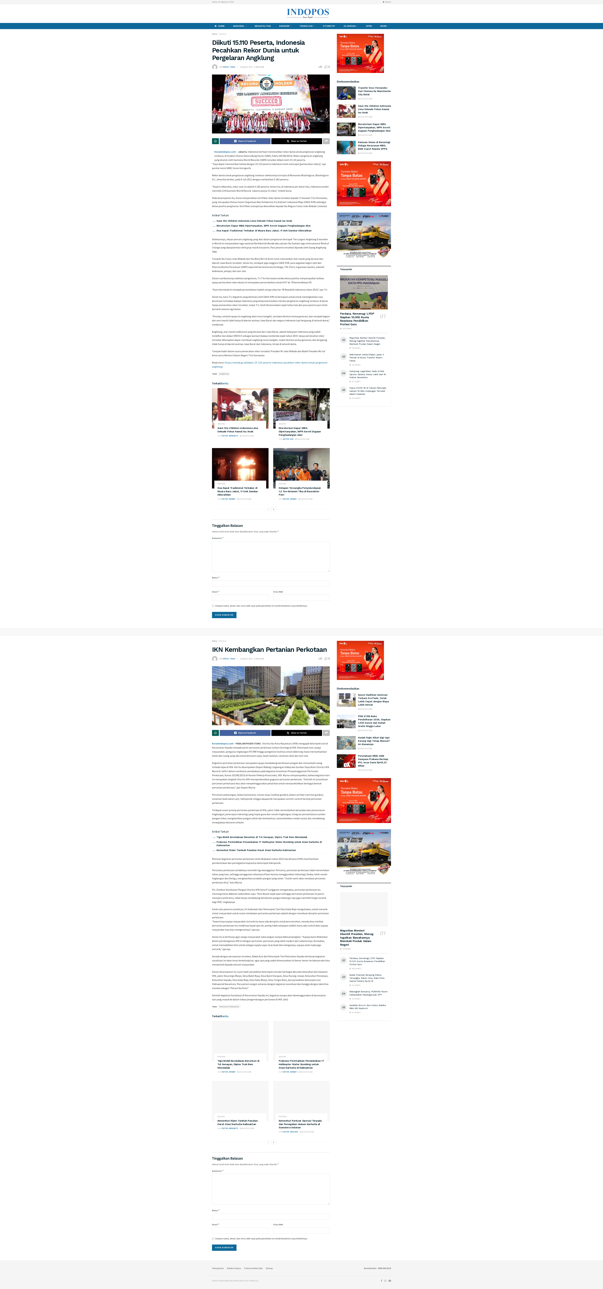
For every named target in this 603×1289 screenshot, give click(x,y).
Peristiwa (221, 484)
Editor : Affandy (228, 499)
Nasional (238, 26)
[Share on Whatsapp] (215, 141)
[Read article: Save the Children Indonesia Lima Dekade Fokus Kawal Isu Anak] (240, 408)
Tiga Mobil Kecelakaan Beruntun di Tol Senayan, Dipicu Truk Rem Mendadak (262, 837)
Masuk (387, 2)
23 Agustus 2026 (307, 1132)
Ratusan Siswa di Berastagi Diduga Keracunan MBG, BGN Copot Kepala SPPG (374, 145)
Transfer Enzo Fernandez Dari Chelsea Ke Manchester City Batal (374, 91)
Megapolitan (263, 26)
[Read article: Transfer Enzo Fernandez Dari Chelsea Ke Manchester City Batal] (346, 93)
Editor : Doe (288, 439)
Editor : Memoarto (230, 436)
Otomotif (329, 26)
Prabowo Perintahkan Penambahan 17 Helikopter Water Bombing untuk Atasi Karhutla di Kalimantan (301, 1064)
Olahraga (350, 26)
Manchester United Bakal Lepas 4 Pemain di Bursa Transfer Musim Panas (366, 357)
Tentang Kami (218, 1268)
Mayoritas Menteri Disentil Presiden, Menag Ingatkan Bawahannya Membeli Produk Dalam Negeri (367, 341)
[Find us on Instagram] (218, 13)
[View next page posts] (273, 509)
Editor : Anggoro (290, 1132)
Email (216, 591)
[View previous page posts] (268, 509)
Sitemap (269, 1268)
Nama (216, 577)
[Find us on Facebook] (213, 13)
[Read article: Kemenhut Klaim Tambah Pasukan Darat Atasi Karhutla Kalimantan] (240, 1101)
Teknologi (306, 26)
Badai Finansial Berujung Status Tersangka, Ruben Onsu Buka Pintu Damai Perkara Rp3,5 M (367, 978)
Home (221, 26)
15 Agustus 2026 (365, 99)
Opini (369, 26)
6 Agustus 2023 (246, 67)
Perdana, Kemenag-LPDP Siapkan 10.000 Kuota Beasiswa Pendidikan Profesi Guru (357, 319)
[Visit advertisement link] (364, 183)
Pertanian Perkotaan (229, 1006)
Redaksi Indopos (234, 1268)
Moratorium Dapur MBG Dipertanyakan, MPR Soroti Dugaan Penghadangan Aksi (263, 225)
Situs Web (278, 591)
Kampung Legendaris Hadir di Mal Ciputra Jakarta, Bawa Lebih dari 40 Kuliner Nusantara (367, 374)
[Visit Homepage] (308, 13)
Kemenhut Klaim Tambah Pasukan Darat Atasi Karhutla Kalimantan (256, 850)
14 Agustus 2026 (247, 436)
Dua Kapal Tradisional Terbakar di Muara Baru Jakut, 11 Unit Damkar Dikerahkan (264, 230)
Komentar (218, 538)
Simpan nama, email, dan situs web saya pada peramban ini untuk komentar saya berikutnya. (261, 605)
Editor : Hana (229, 67)
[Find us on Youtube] (223, 13)
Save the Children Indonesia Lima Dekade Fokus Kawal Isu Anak (254, 220)
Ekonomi (284, 26)
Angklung (224, 374)
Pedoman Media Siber (253, 1268)
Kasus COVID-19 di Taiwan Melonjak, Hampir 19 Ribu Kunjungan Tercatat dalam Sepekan (367, 391)
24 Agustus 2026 (245, 1072)
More (383, 26)
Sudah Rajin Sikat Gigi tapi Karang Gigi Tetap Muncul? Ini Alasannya (374, 741)
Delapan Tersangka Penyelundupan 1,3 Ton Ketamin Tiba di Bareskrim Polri (300, 491)
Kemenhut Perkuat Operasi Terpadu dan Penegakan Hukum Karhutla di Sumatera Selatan (300, 1124)
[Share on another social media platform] (326, 141)
